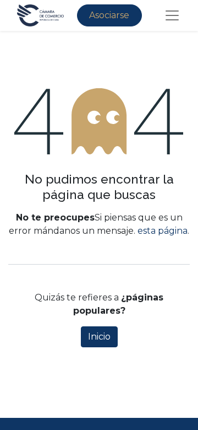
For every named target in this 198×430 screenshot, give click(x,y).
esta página (163, 230)
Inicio (99, 336)
